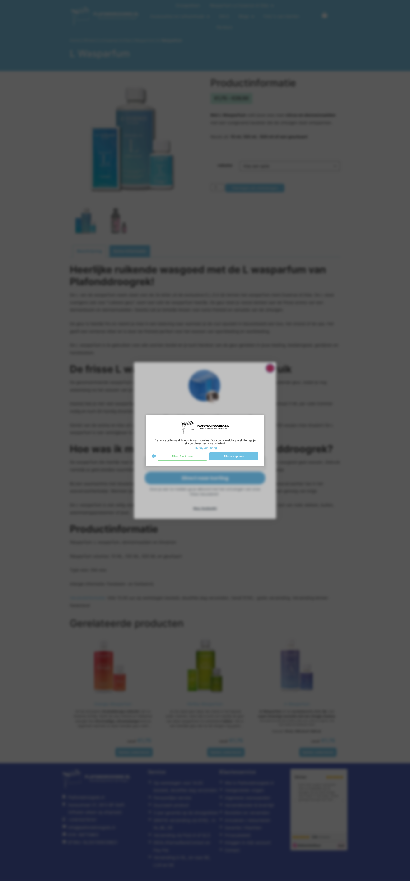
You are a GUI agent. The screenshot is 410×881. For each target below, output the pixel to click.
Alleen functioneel (182, 456)
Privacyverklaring (205, 448)
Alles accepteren (234, 456)
